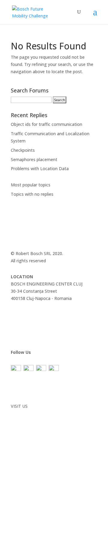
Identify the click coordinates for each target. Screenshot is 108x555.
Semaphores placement (34, 159)
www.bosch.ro (24, 413)
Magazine (20, 314)
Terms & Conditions (30, 395)
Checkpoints (23, 150)
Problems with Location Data (40, 168)
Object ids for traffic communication (46, 124)
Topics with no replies (32, 194)
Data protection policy (33, 388)
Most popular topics (30, 185)
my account (22, 336)
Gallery (17, 321)
